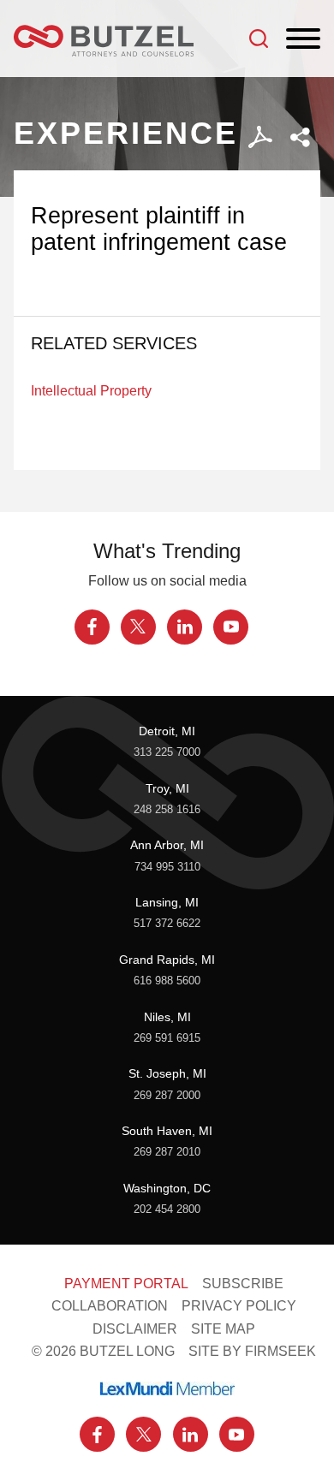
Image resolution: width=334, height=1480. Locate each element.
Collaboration (109, 1305)
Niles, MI (167, 1017)
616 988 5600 (167, 980)
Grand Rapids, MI (167, 959)
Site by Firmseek (252, 1350)
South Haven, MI (167, 1131)
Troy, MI (167, 788)
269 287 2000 (167, 1095)
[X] (138, 627)
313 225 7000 (167, 752)
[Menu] (303, 39)
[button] (300, 137)
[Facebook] (92, 627)
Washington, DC (167, 1188)
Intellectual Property (91, 390)
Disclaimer (134, 1328)
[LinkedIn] (184, 627)
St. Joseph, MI (167, 1073)
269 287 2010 (167, 1151)
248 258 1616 (167, 809)
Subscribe (242, 1283)
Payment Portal (126, 1283)
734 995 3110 (167, 866)
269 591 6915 (167, 1037)
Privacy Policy (239, 1305)
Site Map (223, 1328)
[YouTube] (230, 627)
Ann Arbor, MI (167, 845)
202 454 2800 (167, 1209)
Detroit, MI (167, 731)
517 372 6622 (167, 923)
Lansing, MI (167, 902)
